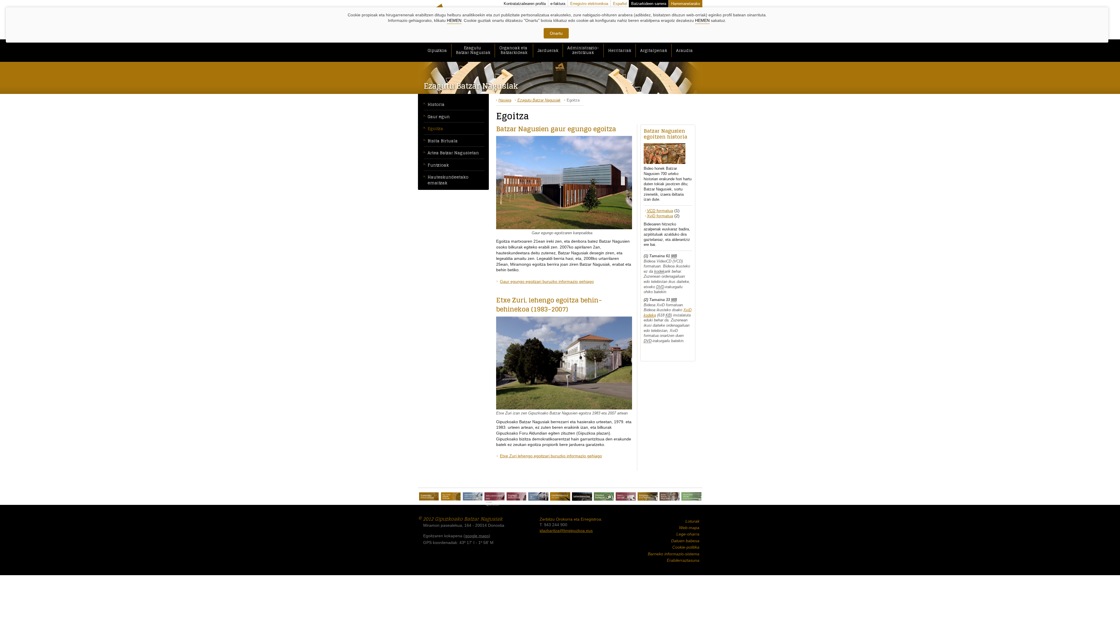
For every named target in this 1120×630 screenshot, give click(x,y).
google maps (477, 535)
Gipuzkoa (437, 50)
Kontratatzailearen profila (525, 3)
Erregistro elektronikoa (589, 3)
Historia (436, 104)
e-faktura (557, 3)
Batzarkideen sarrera (648, 3)
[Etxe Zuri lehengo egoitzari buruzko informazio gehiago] (564, 362)
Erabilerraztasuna (683, 560)
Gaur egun (439, 116)
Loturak (692, 521)
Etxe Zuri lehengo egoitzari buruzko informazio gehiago (551, 456)
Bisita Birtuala (443, 140)
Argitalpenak (653, 50)
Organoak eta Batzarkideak (513, 50)
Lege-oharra (687, 534)
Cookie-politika (685, 547)
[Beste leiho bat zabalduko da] (429, 496)
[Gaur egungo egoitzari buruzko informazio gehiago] (564, 182)
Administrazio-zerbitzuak (583, 50)
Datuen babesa (685, 540)
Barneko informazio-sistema (673, 554)
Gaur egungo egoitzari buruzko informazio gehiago (547, 281)
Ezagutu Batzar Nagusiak (473, 50)
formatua (660, 210)
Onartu (556, 33)
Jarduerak (548, 50)
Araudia (684, 50)
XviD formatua (660, 216)
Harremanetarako (685, 3)
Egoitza (435, 128)
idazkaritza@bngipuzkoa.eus (566, 530)
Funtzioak (438, 165)
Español (620, 3)
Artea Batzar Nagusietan (453, 152)
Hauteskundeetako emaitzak (448, 179)
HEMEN (454, 20)
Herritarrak (619, 50)
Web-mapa (689, 527)
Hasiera (504, 100)
